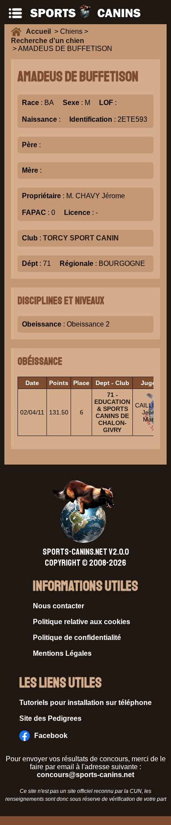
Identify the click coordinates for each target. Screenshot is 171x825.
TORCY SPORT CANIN (81, 238)
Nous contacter (58, 606)
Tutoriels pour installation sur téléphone (85, 702)
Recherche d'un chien (47, 40)
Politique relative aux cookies (81, 621)
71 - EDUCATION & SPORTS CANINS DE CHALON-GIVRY (112, 412)
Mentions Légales (62, 653)
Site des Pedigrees (50, 718)
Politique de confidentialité (77, 637)
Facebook (51, 735)
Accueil (40, 31)
